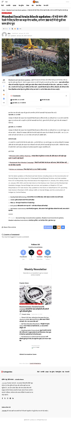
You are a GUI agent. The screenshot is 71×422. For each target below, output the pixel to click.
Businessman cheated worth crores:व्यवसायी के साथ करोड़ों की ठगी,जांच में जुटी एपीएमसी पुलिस (34, 309)
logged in (13, 237)
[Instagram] (7, 398)
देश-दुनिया (29, 303)
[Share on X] (12, 28)
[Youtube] (39, 255)
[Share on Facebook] (9, 28)
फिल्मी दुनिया (58, 372)
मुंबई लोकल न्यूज (51, 220)
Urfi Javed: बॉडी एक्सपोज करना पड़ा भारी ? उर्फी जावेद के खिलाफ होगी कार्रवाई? (29, 205)
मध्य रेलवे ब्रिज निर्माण (43, 220)
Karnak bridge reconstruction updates (28, 218)
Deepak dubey (26, 314)
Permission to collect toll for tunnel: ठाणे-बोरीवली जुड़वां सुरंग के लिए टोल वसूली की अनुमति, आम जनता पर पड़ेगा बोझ (35, 338)
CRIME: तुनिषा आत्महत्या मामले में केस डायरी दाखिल (22, 200)
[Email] (15, 28)
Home (3, 10)
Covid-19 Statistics (35, 363)
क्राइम (25, 303)
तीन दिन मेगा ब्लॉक (46, 100)
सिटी (10, 12)
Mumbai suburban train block (18, 220)
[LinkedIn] (13, 398)
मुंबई (3, 12)
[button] (3, 2)
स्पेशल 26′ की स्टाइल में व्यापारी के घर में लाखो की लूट (22, 203)
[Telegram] (48, 255)
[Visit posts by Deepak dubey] (20, 314)
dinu (9, 33)
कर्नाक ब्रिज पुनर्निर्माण (33, 220)
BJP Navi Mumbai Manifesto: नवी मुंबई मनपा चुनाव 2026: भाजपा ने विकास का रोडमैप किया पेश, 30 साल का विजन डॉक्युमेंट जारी (34, 326)
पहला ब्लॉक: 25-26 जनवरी (18, 99)
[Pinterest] (10, 398)
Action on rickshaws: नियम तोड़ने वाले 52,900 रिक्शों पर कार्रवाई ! (28, 169)
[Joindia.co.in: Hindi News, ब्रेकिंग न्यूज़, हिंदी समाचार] (35, 2)
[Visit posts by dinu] (4, 34)
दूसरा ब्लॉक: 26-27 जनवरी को (19, 103)
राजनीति (6, 12)
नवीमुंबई (34, 303)
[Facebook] (23, 255)
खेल (63, 372)
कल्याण (21, 303)
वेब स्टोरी (67, 372)
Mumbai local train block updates (53, 218)
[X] (31, 255)
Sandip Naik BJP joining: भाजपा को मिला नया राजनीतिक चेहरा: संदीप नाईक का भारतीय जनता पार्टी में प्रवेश (36, 197)
